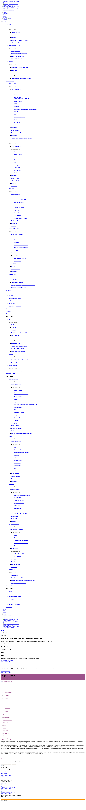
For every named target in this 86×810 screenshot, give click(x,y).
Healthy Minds (8, 689)
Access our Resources (6, 671)
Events (4, 14)
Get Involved (8, 290)
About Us (5, 12)
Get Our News (9, 308)
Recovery (7, 698)
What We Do (8, 24)
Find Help (7, 695)
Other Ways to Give (11, 764)
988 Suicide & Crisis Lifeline (7, 661)
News (4, 16)
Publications (5, 13)
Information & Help (10, 81)
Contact (5, 17)
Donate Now (8, 311)
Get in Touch (3, 776)
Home (6, 686)
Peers (6, 701)
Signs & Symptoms (8, 692)
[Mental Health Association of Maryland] (3, 21)
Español (5, 19)
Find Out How (4, 764)
